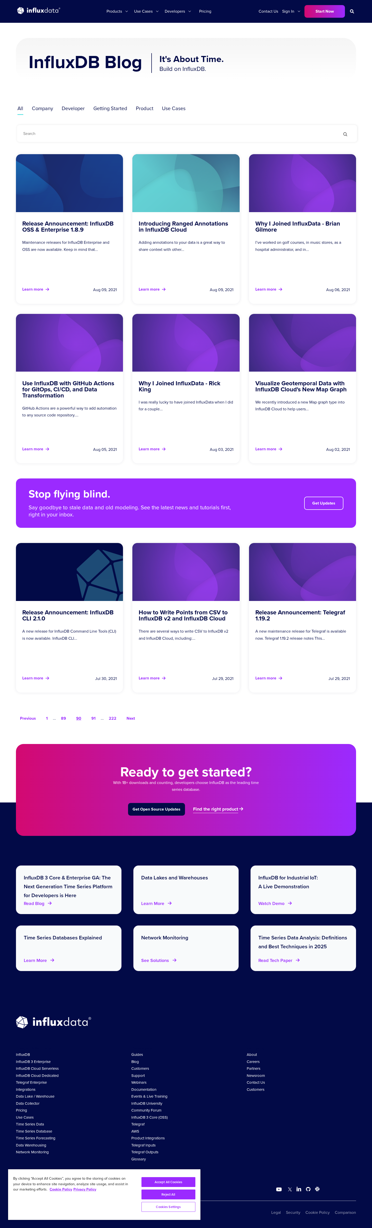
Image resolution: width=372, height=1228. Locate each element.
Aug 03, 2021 (221, 449)
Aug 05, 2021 (105, 449)
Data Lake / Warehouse (35, 1096)
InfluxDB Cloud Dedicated (37, 1075)
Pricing (205, 11)
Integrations (25, 1089)
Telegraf (137, 1124)
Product (144, 108)
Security (293, 1212)
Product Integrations (148, 1138)
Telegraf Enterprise (31, 1082)
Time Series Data (30, 1124)
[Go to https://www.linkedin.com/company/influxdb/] (298, 1189)
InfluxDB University (146, 1103)
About (252, 1054)
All (20, 108)
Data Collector (27, 1103)
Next (131, 718)
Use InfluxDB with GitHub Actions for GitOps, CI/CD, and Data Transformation (68, 389)
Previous (28, 718)
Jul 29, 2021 (222, 678)
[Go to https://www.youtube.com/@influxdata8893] (279, 1189)
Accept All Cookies (168, 1182)
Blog (135, 1061)
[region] (104, 1194)
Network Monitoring (32, 1152)
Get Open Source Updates (156, 809)
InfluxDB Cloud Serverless (37, 1068)
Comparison (345, 1212)
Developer (73, 108)
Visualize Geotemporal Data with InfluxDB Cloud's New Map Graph (301, 386)
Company (42, 108)
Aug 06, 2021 (338, 290)
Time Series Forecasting (35, 1138)
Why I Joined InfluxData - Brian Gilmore (297, 226)
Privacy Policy (84, 1189)
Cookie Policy (317, 1212)
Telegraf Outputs (144, 1152)
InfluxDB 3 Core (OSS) (149, 1117)
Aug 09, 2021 (105, 290)
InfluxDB (23, 1054)
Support (138, 1075)
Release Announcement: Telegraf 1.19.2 (300, 615)
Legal (276, 1212)
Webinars (139, 1082)
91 (93, 718)
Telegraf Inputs (143, 1145)
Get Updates (323, 503)
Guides (137, 1054)
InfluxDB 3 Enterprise (33, 1061)
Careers (253, 1061)
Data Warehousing (31, 1145)
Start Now (325, 11)
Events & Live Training (149, 1096)
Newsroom (256, 1075)
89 (63, 718)
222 (112, 718)
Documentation (143, 1089)
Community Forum (146, 1110)
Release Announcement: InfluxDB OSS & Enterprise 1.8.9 (68, 226)
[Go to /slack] (316, 1189)
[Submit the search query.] (345, 135)
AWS (135, 1131)
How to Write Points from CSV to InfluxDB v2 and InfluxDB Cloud (183, 615)
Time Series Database (34, 1131)
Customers (140, 1068)
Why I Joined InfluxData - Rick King (179, 386)
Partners (253, 1068)
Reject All (168, 1194)
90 (78, 718)
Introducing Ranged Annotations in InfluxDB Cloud (183, 226)
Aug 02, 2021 (338, 449)
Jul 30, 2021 (106, 678)
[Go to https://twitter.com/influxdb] (289, 1189)
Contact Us (268, 11)
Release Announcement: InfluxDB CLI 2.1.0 (68, 615)
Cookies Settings (168, 1206)
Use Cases (173, 108)
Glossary (138, 1159)
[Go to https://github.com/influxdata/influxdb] (308, 1189)
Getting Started (110, 108)
